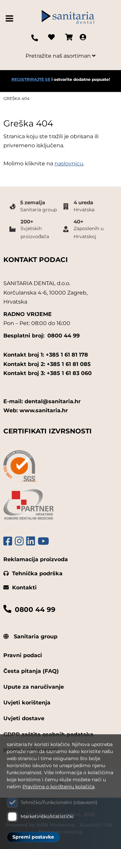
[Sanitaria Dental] (68, 18)
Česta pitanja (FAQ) (31, 671)
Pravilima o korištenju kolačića (58, 787)
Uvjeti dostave (23, 718)
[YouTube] (43, 541)
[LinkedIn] (30, 541)
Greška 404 (16, 98)
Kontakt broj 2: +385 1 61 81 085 (47, 364)
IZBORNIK (11, 18)
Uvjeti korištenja (26, 702)
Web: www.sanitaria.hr (35, 410)
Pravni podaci (22, 655)
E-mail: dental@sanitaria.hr (42, 401)
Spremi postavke (33, 837)
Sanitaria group (34, 636)
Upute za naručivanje (33, 687)
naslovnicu (68, 163)
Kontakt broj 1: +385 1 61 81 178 (45, 355)
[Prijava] (83, 38)
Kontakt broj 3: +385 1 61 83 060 (47, 373)
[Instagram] (19, 541)
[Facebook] (7, 541)
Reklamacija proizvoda (35, 559)
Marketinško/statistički (47, 816)
